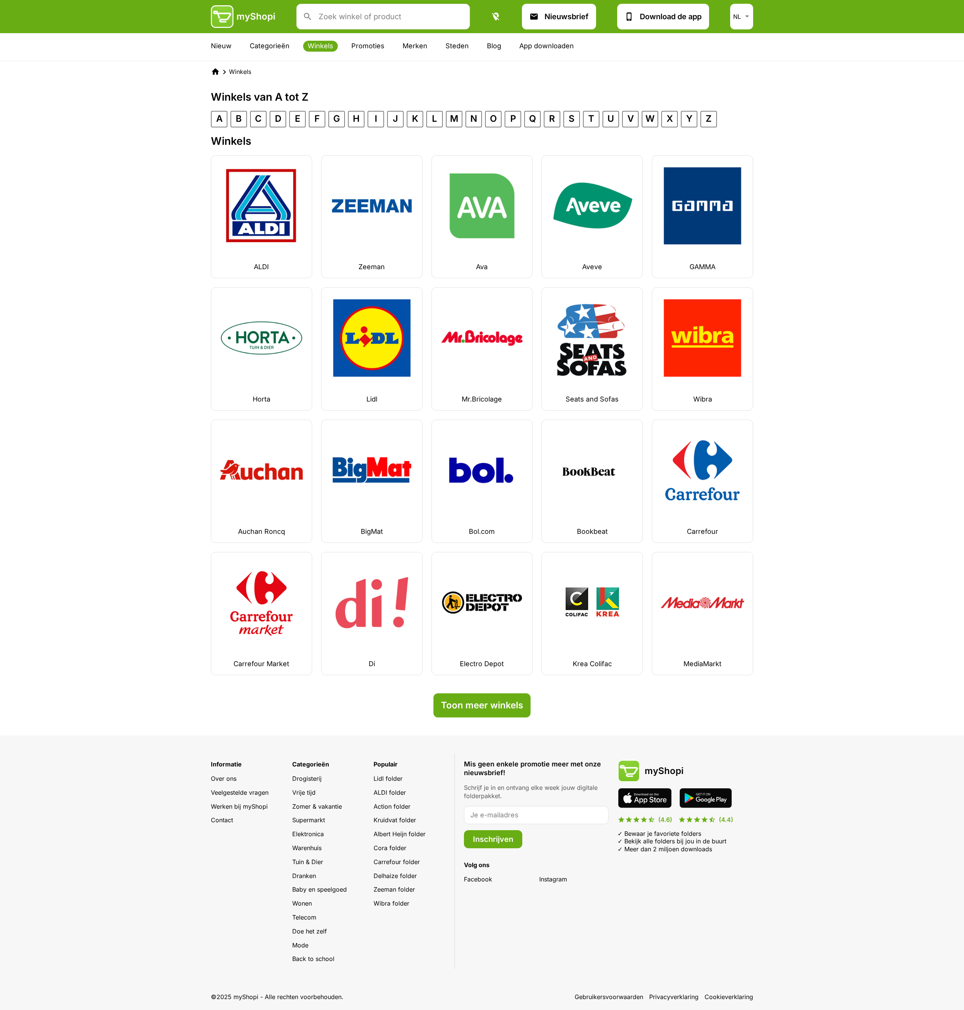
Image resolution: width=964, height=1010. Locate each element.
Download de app (671, 16)
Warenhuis (307, 848)
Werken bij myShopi (239, 806)
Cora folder (390, 848)
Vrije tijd (304, 792)
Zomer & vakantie (317, 806)
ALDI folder (390, 792)
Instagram (553, 879)
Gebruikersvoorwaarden (609, 997)
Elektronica (308, 834)
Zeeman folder (394, 889)
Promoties (367, 46)
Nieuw (221, 46)
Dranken (304, 876)
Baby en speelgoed (319, 889)
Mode (300, 945)
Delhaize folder (395, 876)
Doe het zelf (309, 931)
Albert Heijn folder (400, 834)
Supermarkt (308, 820)
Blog (494, 46)
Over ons (223, 778)
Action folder (392, 806)
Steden (457, 46)
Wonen (302, 903)
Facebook (478, 879)
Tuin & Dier (307, 862)
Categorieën (270, 46)
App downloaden (546, 46)
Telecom (304, 917)
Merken (415, 46)
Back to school (313, 958)
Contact (222, 820)
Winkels (320, 46)
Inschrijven (493, 839)
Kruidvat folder (395, 820)
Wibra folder (391, 903)
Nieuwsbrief (567, 16)
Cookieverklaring (729, 997)
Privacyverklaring (674, 997)
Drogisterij (307, 778)
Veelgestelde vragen (239, 792)
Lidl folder (388, 778)
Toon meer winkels (482, 705)
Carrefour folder (397, 862)
